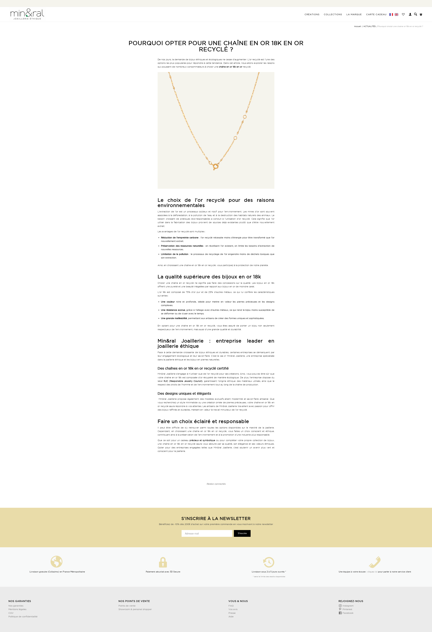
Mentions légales (17, 609)
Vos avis (232, 609)
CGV (11, 613)
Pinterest (347, 609)
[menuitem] (312, 14)
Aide (231, 616)
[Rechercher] (415, 14)
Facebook (347, 613)
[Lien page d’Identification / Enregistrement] (410, 14)
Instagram (348, 605)
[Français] (391, 14)
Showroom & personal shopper (135, 609)
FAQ (231, 605)
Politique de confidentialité (22, 616)
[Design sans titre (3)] (27, 14)
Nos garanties (15, 605)
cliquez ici (372, 572)
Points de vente (127, 605)
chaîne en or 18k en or (230, 66)
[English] (397, 14)
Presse (232, 613)
